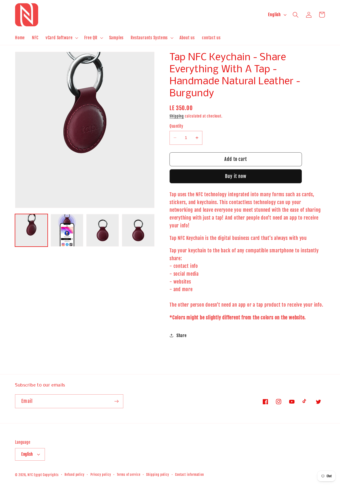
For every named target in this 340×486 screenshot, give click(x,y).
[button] (61, 38)
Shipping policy (157, 475)
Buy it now (236, 176)
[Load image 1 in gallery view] (31, 230)
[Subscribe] (116, 401)
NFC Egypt (35, 475)
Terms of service (128, 475)
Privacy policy (100, 475)
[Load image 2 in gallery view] (67, 230)
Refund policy (74, 475)
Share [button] (181, 335)
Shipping (177, 116)
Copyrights (51, 475)
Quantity (176, 126)
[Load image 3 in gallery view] (102, 230)
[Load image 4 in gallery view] (138, 230)
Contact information (189, 475)
